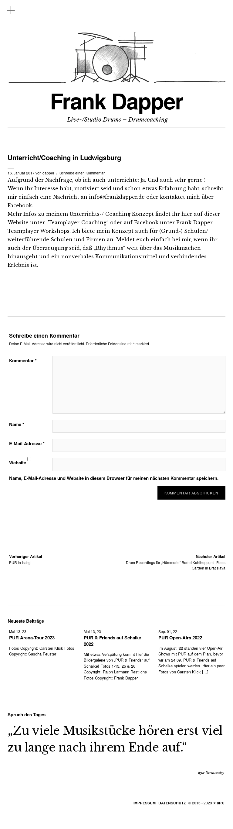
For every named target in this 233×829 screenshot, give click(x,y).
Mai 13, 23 (17, 631)
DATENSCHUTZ (172, 803)
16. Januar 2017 (21, 172)
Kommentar (23, 360)
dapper (48, 172)
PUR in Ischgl (25, 559)
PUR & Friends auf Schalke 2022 (112, 640)
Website (17, 462)
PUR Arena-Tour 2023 (32, 637)
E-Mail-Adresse (27, 443)
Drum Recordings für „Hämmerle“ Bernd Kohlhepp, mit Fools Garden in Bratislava (175, 562)
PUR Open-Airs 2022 (180, 637)
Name (16, 424)
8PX (220, 803)
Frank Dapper (116, 100)
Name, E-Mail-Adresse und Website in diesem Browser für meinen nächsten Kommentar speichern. (113, 478)
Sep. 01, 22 (167, 631)
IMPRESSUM (144, 803)
